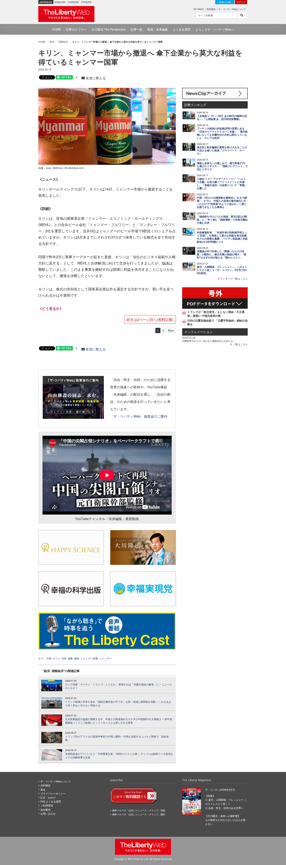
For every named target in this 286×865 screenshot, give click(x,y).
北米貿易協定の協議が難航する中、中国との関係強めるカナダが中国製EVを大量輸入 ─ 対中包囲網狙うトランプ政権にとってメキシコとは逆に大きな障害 (118, 720)
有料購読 (211, 9)
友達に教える (95, 77)
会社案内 (45, 809)
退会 (42, 789)
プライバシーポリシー (53, 793)
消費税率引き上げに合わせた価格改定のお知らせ (207, 340)
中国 (49, 658)
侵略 (70, 658)
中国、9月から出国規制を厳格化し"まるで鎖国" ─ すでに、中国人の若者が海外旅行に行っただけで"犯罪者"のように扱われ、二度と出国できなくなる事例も (222, 202)
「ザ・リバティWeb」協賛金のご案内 (138, 416)
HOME (56, 29)
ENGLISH (60, 2)
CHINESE (73, 2)
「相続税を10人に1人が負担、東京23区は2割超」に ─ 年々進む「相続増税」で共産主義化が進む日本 (222, 220)
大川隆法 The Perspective (108, 29)
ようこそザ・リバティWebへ (215, 29)
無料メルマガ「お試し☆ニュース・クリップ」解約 (138, 814)
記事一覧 (136, 29)
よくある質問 (182, 29)
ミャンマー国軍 (89, 658)
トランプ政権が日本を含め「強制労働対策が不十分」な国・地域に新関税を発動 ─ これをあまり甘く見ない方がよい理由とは (118, 703)
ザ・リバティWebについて (232, 9)
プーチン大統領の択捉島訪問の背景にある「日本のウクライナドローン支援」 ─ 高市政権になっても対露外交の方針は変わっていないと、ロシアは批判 (222, 133)
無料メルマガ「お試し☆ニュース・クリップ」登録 (138, 810)
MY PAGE (199, 9)
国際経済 (63, 41)
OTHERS (86, 2)
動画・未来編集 (157, 29)
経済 (52, 41)
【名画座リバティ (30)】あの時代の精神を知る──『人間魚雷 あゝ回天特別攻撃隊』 (222, 117)
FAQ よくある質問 (50, 801)
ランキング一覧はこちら (233, 278)
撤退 (76, 658)
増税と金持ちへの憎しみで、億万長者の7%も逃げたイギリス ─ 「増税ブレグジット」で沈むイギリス (222, 166)
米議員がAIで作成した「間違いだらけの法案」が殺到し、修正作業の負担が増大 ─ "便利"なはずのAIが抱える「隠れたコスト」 (221, 254)
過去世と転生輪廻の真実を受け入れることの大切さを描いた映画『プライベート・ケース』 (222, 150)
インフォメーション (198, 332)
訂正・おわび (47, 797)
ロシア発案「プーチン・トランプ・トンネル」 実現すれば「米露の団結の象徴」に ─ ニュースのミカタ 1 (118, 686)
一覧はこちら (240, 344)
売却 (64, 658)
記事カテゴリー (76, 29)
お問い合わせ (47, 813)
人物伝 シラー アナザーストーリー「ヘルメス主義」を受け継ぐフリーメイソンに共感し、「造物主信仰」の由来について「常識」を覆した (222, 183)
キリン (56, 658)
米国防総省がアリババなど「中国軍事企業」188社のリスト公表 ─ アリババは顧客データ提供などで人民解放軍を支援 (119, 755)
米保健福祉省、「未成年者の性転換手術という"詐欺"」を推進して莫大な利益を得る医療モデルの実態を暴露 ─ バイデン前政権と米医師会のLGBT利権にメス (222, 237)
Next (171, 330)
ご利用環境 (46, 805)
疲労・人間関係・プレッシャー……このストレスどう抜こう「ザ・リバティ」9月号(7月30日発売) (222, 270)
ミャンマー (105, 658)
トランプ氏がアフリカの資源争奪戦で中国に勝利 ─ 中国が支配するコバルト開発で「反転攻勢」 (117, 738)
